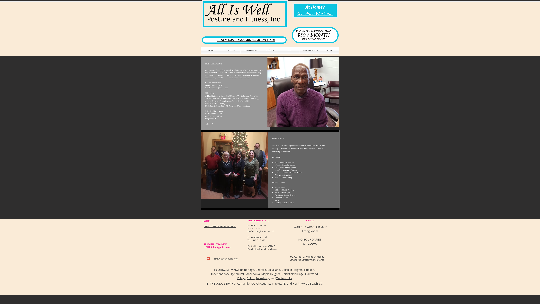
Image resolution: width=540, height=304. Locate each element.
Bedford (261, 270)
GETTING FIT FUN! (316, 39)
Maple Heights (270, 274)
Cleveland (273, 270)
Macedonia (253, 274)
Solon (250, 278)
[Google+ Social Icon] (208, 258)
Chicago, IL (263, 283)
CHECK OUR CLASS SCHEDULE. (220, 226)
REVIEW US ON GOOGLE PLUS (226, 259)
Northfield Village (292, 274)
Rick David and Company (311, 256)
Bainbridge (247, 270)
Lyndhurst (237, 274)
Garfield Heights (292, 270)
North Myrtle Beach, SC (307, 283)
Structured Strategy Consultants (307, 259)
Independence (220, 274)
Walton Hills (284, 278)
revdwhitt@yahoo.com (219, 88)
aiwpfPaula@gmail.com (265, 249)
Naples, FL (278, 283)
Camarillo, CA (246, 283)
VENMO (271, 246)
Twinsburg (262, 278)
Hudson (309, 270)
